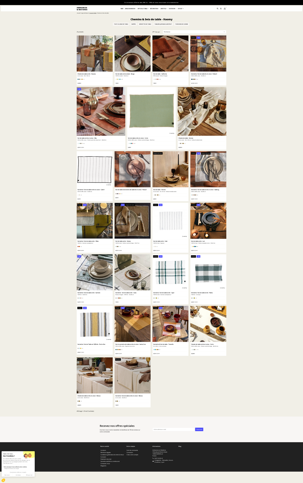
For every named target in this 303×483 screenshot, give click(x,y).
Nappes (134, 24)
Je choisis (18, 475)
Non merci (7, 475)
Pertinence (194, 32)
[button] (217, 8)
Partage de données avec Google (11, 468)
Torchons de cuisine (181, 24)
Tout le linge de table (121, 24)
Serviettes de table (145, 24)
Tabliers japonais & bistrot (163, 24)
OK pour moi (29, 475)
